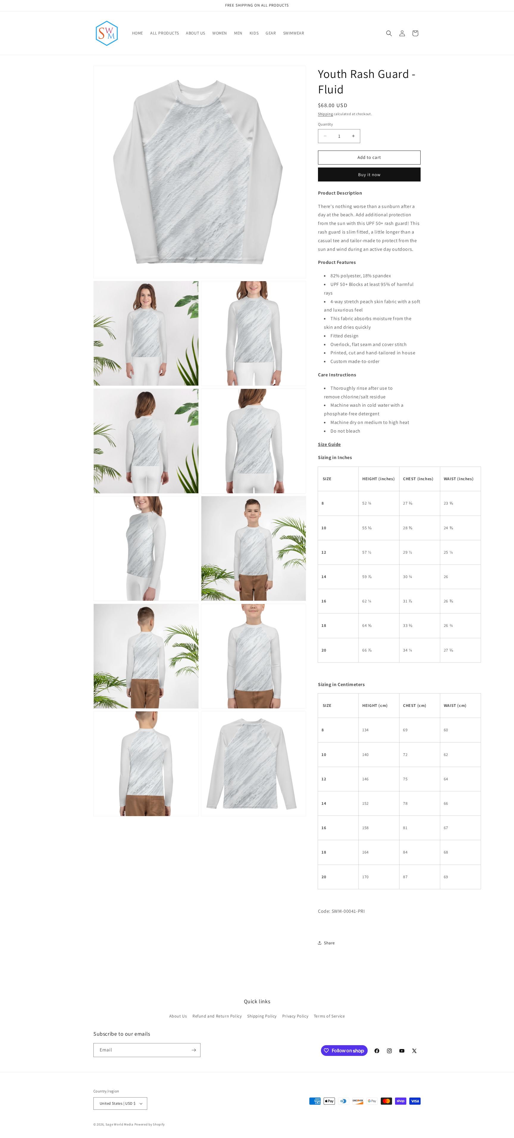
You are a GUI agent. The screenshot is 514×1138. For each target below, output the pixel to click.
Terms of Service (329, 1016)
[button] (389, 33)
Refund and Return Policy (217, 1016)
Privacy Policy (295, 1016)
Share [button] (329, 943)
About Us (178, 1016)
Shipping (325, 114)
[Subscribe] (193, 1050)
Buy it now (369, 174)
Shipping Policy (262, 1016)
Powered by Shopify (149, 1124)
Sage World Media (120, 1124)
